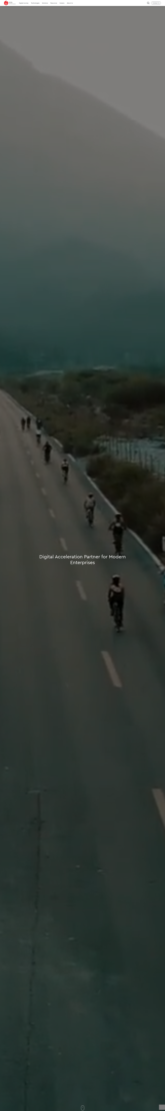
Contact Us (156, 3)
